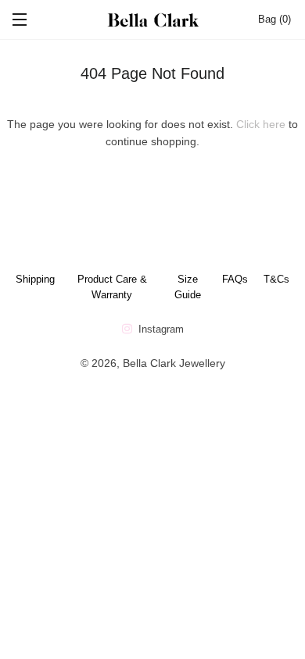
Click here (260, 124)
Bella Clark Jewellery (174, 363)
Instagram (159, 329)
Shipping (35, 279)
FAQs (235, 279)
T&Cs (276, 279)
